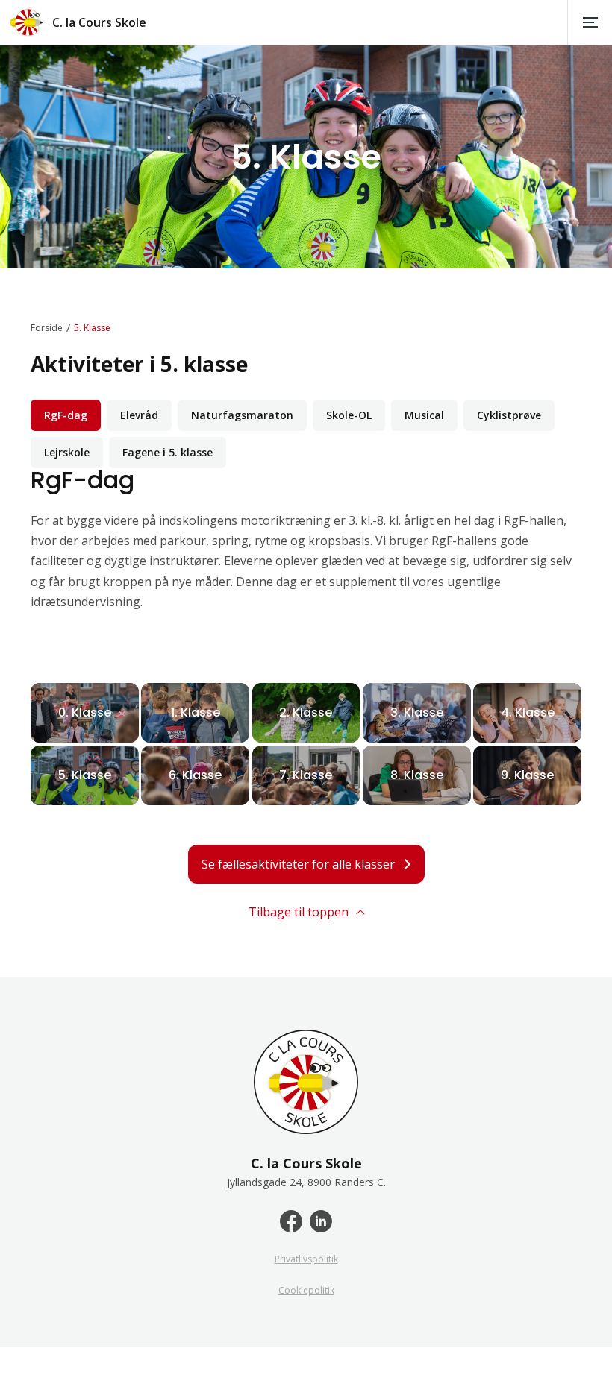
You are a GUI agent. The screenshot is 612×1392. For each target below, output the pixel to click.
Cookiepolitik (306, 1290)
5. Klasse (92, 328)
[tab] (66, 415)
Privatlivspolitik (306, 1259)
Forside (47, 328)
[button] (589, 22)
